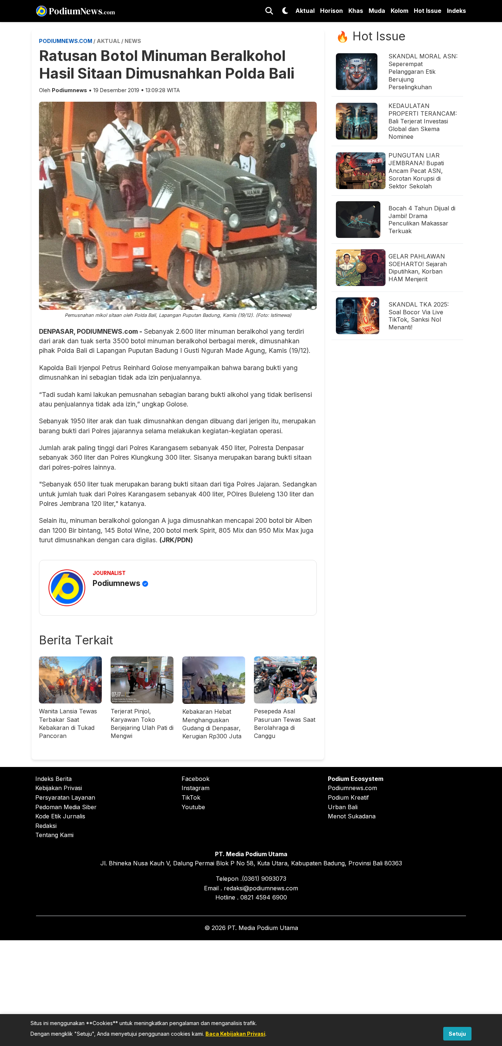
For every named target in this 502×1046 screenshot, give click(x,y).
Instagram (195, 788)
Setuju (457, 1034)
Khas (355, 10)
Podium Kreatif (348, 797)
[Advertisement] (251, 991)
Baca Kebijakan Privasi (235, 1034)
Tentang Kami (54, 835)
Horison (331, 10)
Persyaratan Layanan (65, 797)
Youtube (193, 807)
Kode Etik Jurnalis (60, 816)
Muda (377, 10)
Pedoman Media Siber (66, 807)
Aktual (305, 10)
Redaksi (46, 825)
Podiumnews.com (352, 788)
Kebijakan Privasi (58, 788)
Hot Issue (427, 10)
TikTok (191, 797)
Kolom (399, 10)
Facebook (195, 778)
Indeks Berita (53, 778)
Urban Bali (343, 807)
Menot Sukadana (352, 816)
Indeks (456, 10)
